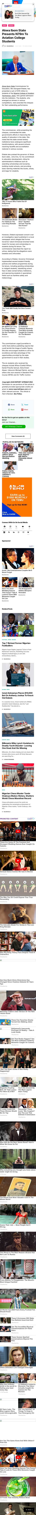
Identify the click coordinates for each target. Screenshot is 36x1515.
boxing (4, 689)
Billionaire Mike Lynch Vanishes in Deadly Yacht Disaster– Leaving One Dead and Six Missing (18, 745)
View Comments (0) (18, 436)
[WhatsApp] (18, 533)
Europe (4, 739)
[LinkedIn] (14, 533)
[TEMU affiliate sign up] (17, 497)
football (5, 639)
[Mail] (23, 533)
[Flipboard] (4, 533)
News (4, 25)
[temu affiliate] (18, 117)
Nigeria (11, 25)
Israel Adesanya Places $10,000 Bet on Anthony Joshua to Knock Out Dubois (18, 695)
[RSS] (9, 533)
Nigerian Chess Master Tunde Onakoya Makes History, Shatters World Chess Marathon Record (18, 796)
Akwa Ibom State (8, 86)
